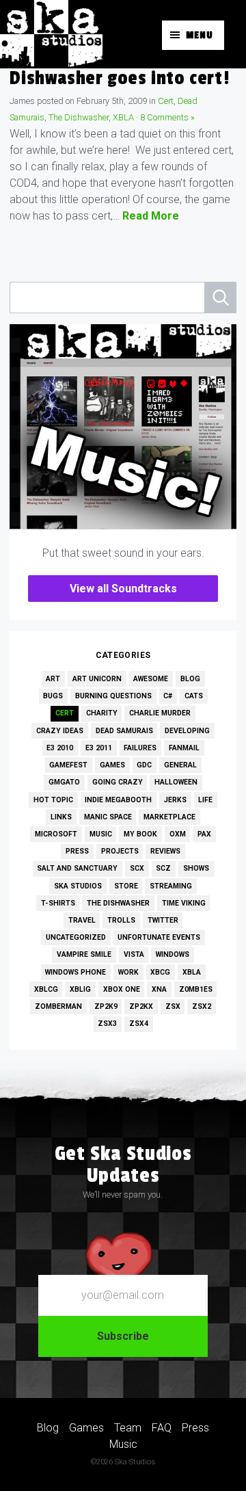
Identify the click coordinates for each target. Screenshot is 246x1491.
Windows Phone (75, 972)
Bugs (53, 695)
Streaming (171, 886)
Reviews (165, 851)
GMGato (64, 782)
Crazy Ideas (59, 730)
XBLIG (80, 989)
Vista (134, 954)
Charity (102, 713)
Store (126, 886)
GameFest (68, 765)
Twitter (163, 920)
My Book (140, 834)
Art (53, 678)
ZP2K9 (106, 1006)
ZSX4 (138, 1023)
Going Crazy (117, 782)
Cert (166, 101)
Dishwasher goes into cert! (119, 78)
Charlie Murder (160, 713)
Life (205, 799)
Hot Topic (53, 799)
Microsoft (56, 834)
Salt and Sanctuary (77, 868)
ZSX (172, 1006)
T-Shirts (58, 903)
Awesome (150, 678)
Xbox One (121, 989)
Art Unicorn (97, 678)
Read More (150, 215)
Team (127, 1427)
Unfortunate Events (159, 937)
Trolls (121, 920)
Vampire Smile (84, 954)
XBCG (160, 972)
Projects (120, 851)
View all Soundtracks (123, 588)
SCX (137, 868)
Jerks (175, 799)
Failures (140, 747)
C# (167, 695)
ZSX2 (201, 1006)
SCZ (163, 868)
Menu (199, 35)
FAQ (162, 1427)
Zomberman (58, 1006)
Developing (187, 730)
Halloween (175, 782)
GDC (144, 765)
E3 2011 (98, 747)
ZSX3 (107, 1023)
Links (61, 817)
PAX (204, 834)
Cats (193, 695)
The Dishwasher (79, 117)
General (180, 765)
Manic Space (108, 817)
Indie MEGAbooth (118, 799)
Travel (82, 920)
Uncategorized (76, 937)
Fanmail (184, 747)
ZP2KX (141, 1006)
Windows (172, 954)
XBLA (123, 117)
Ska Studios (78, 886)
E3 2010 (59, 747)
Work (128, 972)
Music (101, 834)
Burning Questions (113, 695)
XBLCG (46, 989)
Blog (190, 678)
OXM (177, 834)
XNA (159, 989)
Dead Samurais (124, 730)
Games (112, 765)
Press (77, 851)
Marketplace (169, 817)
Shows (196, 868)
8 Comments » (167, 117)
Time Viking (184, 903)
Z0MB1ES (196, 989)
